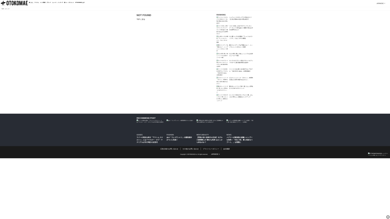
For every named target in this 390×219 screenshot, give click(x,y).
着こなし (31, 2)
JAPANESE (380, 3)
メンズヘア (60, 2)
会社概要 (226, 149)
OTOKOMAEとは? (80, 2)
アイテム (36, 2)
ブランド (49, 2)
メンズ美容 (43, 2)
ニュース (54, 2)
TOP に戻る (141, 19)
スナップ (7, 9)
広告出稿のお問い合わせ (169, 149)
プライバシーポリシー (211, 149)
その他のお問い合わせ (190, 149)
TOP (3, 9)
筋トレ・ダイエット (69, 2)
